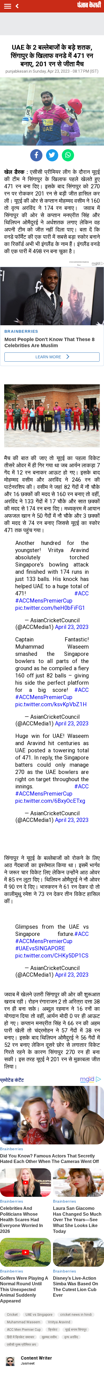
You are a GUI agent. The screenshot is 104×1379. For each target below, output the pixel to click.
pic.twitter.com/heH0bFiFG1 (50, 608)
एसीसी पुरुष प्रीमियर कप (21, 1345)
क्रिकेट (52, 1330)
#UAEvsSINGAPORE (40, 948)
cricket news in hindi (76, 1315)
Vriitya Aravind (59, 1322)
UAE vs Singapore (39, 1315)
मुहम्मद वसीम (49, 1337)
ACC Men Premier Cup (23, 1330)
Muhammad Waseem (23, 1322)
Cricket (12, 1315)
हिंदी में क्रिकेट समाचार (20, 1337)
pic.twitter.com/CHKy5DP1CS (51, 955)
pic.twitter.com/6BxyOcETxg (50, 801)
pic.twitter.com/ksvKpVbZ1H (51, 704)
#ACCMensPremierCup (43, 600)
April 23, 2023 (71, 627)
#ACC (81, 593)
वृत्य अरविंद (71, 1337)
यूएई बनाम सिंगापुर (76, 1330)
